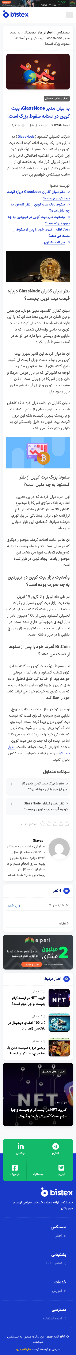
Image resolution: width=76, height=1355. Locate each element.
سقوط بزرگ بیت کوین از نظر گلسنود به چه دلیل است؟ (40, 207)
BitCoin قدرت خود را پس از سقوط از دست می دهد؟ (41, 233)
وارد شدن (14, 905)
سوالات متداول (54, 242)
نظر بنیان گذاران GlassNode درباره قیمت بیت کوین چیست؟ (38, 195)
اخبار (59, 1235)
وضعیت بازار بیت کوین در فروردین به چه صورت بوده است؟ (39, 220)
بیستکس (63, 32)
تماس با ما (54, 1263)
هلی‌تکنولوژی (23, 1349)
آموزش (57, 1291)
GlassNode (26, 136)
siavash (56, 125)
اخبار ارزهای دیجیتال (38, 32)
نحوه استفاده (52, 1318)
